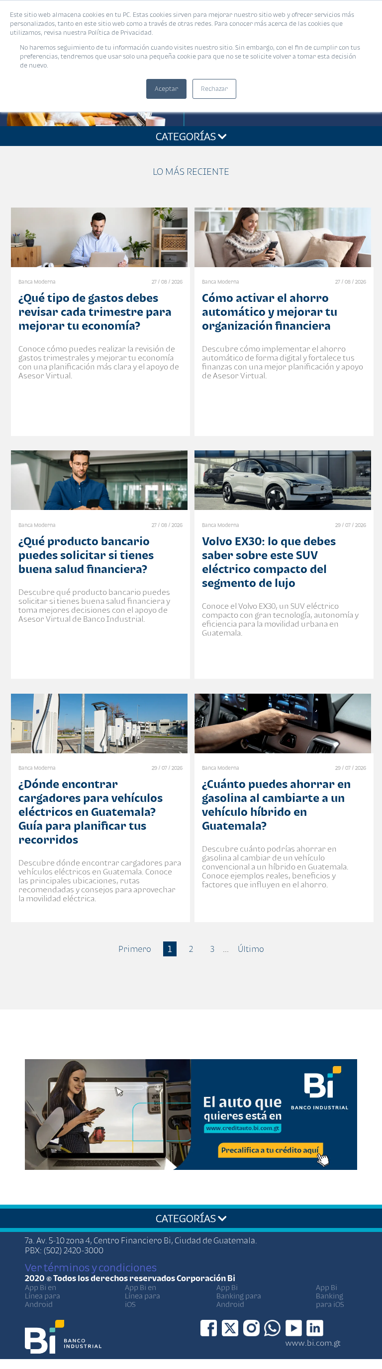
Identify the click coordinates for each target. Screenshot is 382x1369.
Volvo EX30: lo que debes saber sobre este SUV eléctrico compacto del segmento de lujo (269, 561)
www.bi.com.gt (313, 1342)
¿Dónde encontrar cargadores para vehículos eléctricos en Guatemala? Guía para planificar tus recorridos (90, 811)
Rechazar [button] (214, 88)
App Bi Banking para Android (238, 1295)
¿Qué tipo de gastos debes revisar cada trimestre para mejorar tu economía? (95, 311)
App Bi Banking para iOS (330, 1295)
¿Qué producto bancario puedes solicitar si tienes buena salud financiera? (86, 555)
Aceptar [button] (166, 88)
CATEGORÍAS (187, 136)
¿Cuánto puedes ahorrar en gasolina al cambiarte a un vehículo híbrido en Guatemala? (276, 804)
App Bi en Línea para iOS (142, 1295)
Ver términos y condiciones (91, 1267)
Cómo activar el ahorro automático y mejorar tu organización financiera (269, 311)
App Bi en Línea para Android (42, 1295)
